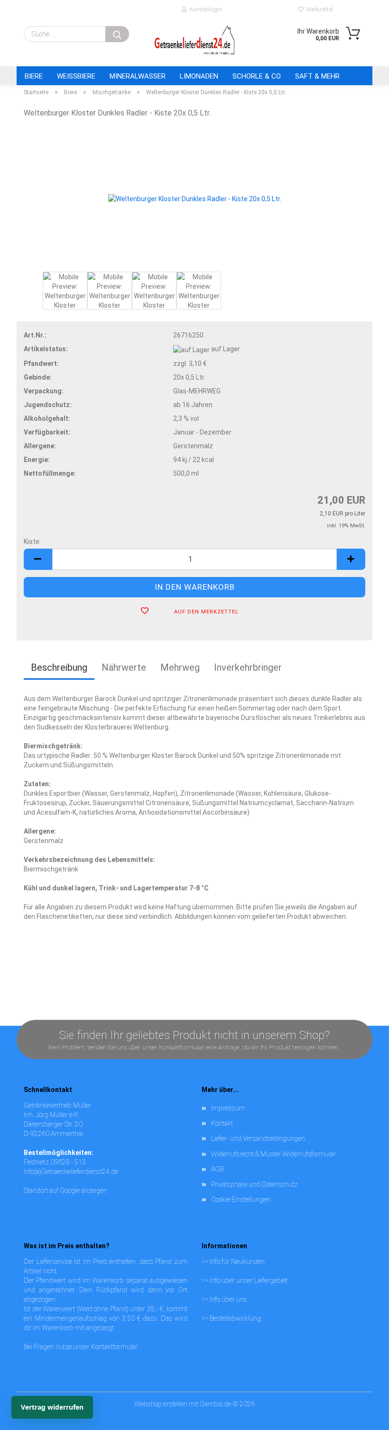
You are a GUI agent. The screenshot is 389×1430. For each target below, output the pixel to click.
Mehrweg (180, 667)
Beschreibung (59, 667)
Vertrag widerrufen (52, 1407)
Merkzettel (318, 9)
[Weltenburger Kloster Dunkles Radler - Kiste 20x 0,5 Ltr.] (194, 198)
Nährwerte (124, 667)
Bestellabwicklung (235, 1318)
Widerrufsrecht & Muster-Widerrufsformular (273, 1154)
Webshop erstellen (160, 1404)
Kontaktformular (114, 1346)
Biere (34, 76)
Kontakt (222, 1123)
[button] (38, 559)
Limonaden (199, 76)
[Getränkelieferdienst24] (194, 40)
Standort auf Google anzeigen (65, 1190)
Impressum (228, 1108)
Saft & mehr (317, 76)
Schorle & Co (256, 76)
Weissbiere (76, 76)
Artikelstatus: (46, 349)
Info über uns (228, 1299)
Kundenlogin (204, 9)
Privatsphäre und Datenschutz (254, 1184)
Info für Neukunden (237, 1261)
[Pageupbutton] (363, 1404)
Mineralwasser (138, 76)
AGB (217, 1169)
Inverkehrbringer (248, 667)
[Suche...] (117, 34)
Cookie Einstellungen (240, 1199)
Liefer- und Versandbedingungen (258, 1138)
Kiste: (32, 541)
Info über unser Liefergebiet (248, 1280)
